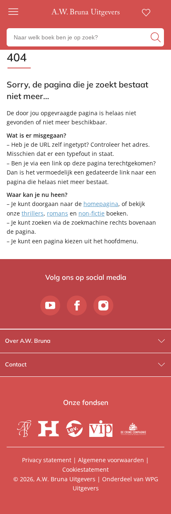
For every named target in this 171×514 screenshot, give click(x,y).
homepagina (100, 204)
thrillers (33, 213)
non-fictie (91, 213)
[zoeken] (156, 37)
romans (57, 213)
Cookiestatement (85, 469)
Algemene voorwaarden (111, 460)
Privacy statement (46, 460)
